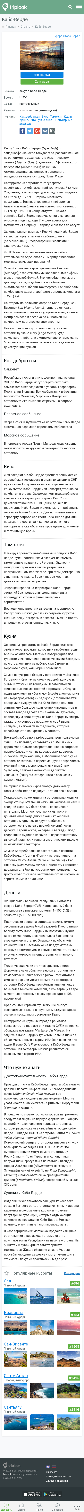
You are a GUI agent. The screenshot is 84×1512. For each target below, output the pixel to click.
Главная (11, 26)
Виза (45, 116)
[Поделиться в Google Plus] (37, 131)
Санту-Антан (16, 1375)
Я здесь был (42, 74)
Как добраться (30, 116)
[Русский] (54, 1467)
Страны (25, 26)
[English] (48, 1467)
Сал (7, 1281)
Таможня (56, 116)
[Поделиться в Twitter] (30, 131)
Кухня (68, 116)
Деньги (24, 120)
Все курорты (72, 1273)
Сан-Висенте (16, 1344)
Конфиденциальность (58, 1476)
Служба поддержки (57, 1480)
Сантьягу (12, 1407)
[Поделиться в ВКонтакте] (45, 131)
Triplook (7, 1474)
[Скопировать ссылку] (52, 131)
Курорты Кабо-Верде (66, 36)
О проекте (51, 1472)
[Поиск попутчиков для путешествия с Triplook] (15, 7)
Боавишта (13, 1312)
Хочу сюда (42, 81)
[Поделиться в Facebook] (22, 131)
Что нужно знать (42, 120)
